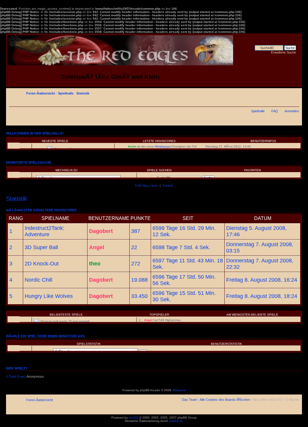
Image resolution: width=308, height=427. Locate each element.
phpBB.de (176, 420)
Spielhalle (65, 93)
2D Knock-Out (42, 264)
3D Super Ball (41, 247)
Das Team (189, 399)
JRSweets (179, 390)
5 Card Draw (15, 376)
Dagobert (101, 231)
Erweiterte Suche (283, 52)
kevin (132, 146)
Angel (96, 247)
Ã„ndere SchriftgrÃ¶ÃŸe (294, 92)
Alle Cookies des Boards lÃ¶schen (225, 399)
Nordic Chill (38, 280)
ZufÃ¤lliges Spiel (146, 185)
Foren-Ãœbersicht (40, 93)
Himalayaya (163, 146)
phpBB (133, 417)
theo (94, 264)
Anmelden (292, 111)
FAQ (274, 111)
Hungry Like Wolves (49, 296)
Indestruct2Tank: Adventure (44, 231)
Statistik (82, 93)
